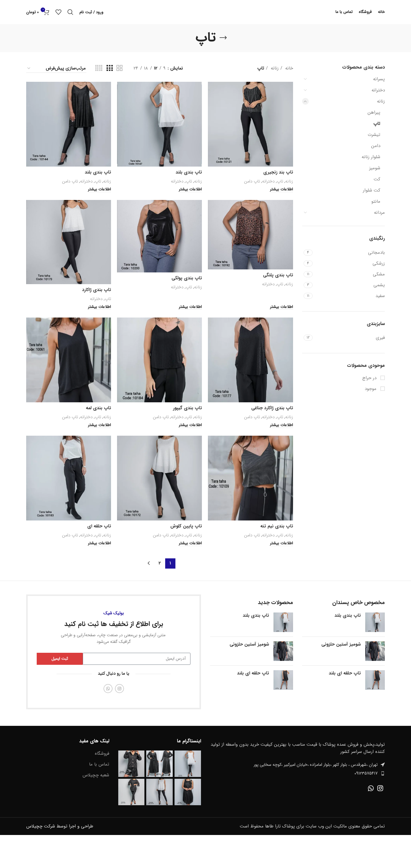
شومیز (374, 168)
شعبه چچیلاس (95, 775)
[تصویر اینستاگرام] (188, 763)
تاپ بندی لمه (98, 408)
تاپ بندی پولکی (187, 278)
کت (377, 179)
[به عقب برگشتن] (223, 38)
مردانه (379, 212)
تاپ (376, 123)
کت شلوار (371, 190)
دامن (375, 145)
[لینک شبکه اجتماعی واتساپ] (108, 688)
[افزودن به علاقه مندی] (212, 105)
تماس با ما (99, 764)
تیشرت (374, 134)
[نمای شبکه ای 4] (98, 68)
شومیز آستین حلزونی (341, 644)
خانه (288, 68)
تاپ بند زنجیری (278, 172)
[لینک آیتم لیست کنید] (297, 773)
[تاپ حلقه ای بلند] (375, 680)
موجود (371, 389)
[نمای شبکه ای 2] (119, 68)
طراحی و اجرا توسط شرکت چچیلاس (59, 826)
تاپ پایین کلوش (186, 526)
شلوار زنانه (371, 157)
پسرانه (379, 79)
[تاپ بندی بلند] (375, 622)
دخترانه (378, 90)
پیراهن (374, 112)
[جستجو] (70, 12)
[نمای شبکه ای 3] (110, 68)
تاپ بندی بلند (189, 172)
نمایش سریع (212, 91)
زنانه (381, 101)
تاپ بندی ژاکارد (96, 289)
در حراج (370, 378)
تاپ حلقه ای (99, 526)
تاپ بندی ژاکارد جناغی (272, 408)
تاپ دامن (252, 181)
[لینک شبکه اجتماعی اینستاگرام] (119, 688)
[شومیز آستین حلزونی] (375, 651)
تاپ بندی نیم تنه (276, 526)
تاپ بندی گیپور (187, 408)
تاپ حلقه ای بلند (345, 673)
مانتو (375, 201)
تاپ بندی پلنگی (278, 275)
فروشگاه (102, 753)
